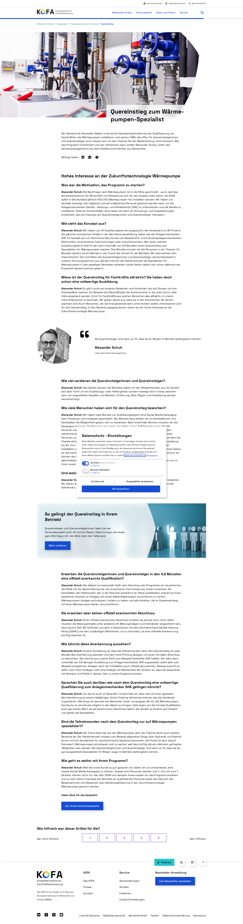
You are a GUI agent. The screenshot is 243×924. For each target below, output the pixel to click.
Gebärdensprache (177, 3)
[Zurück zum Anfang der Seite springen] (203, 862)
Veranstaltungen (129, 880)
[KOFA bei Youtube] (61, 915)
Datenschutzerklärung (176, 915)
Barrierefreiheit (199, 3)
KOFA (86, 872)
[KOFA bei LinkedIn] (38, 915)
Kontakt (88, 893)
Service (124, 872)
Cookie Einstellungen (132, 899)
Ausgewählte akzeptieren (140, 481)
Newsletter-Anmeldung (170, 872)
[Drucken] (192, 862)
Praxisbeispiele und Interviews (84, 24)
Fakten (155, 915)
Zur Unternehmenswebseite (82, 805)
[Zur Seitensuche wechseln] (202, 12)
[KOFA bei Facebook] (46, 915)
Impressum (199, 915)
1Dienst (94, 465)
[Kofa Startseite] (55, 12)
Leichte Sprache (154, 3)
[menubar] (135, 12)
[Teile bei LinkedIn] (82, 157)
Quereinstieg (106, 24)
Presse (87, 887)
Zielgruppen (62, 24)
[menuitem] (152, 3)
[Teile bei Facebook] (89, 157)
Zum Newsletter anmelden (175, 881)
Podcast (166, 862)
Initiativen (125, 893)
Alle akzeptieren (120, 488)
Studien (124, 887)
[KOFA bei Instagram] (54, 915)
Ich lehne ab (97, 481)
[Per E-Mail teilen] (96, 157)
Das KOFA (88, 880)
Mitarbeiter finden (45, 24)
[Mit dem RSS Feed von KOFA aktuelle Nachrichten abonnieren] (182, 862)
